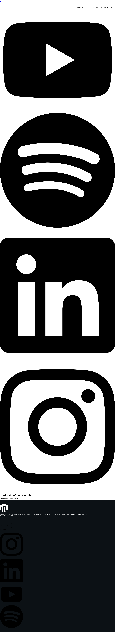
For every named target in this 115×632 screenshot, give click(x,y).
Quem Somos (80, 7)
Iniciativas (88, 7)
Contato (112, 7)
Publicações (95, 7)
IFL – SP (2, 1)
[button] (80, 7)
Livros (101, 7)
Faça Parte (106, 7)
